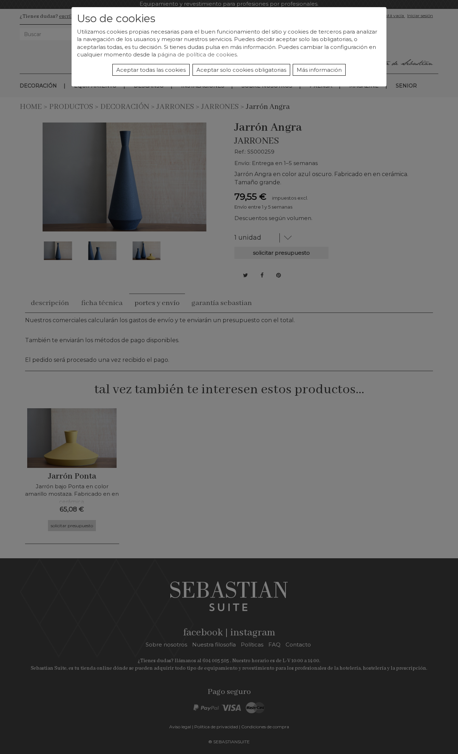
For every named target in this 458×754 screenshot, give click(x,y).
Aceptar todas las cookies (151, 69)
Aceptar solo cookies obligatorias (241, 69)
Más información (319, 69)
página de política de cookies (197, 54)
